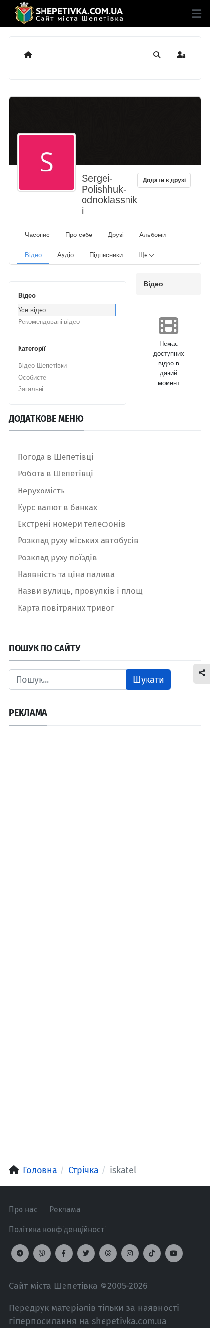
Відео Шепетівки (42, 365)
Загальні (30, 389)
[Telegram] (20, 1253)
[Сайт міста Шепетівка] (68, 13)
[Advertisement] (105, 839)
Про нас (23, 1209)
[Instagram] (130, 1253)
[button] (196, 13)
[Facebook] (64, 1253)
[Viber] (42, 1253)
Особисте (32, 377)
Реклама (65, 1209)
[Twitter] (86, 1253)
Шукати (148, 679)
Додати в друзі (164, 180)
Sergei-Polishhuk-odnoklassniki (109, 194)
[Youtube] (174, 1253)
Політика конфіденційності (57, 1229)
